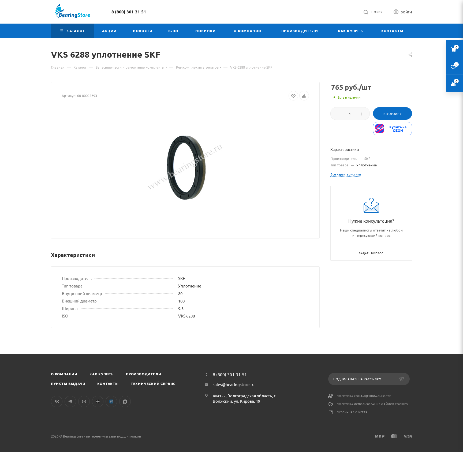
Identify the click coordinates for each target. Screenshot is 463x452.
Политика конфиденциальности (364, 396)
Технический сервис (153, 383)
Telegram (70, 401)
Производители (143, 374)
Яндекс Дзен (97, 401)
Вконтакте (56, 401)
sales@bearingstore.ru (234, 384)
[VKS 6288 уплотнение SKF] (185, 167)
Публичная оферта (352, 412)
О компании (64, 374)
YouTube (84, 401)
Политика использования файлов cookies (372, 404)
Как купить (101, 374)
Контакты (107, 383)
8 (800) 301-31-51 (128, 11)
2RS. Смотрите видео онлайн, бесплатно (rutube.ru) (111, 401)
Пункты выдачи (68, 383)
